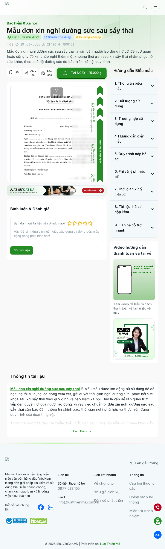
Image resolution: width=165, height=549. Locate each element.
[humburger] (155, 7)
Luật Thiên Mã (110, 544)
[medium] (51, 507)
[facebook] (40, 507)
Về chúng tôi (104, 483)
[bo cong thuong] (16, 521)
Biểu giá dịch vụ (106, 492)
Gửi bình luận (22, 250)
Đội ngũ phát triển (108, 500)
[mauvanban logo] (24, 7)
